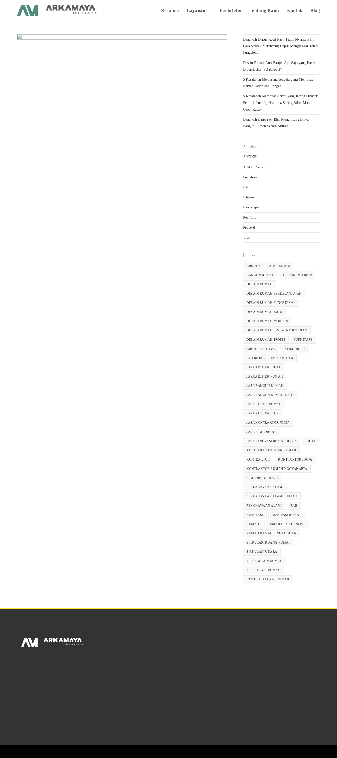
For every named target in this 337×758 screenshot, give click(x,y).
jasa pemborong (261, 432)
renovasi (254, 515)
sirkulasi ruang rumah (268, 542)
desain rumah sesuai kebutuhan (276, 330)
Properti (249, 227)
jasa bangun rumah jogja (270, 395)
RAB (293, 505)
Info (246, 187)
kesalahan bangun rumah (271, 450)
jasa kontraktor (262, 413)
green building (260, 349)
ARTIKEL (251, 157)
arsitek (253, 266)
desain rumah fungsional (270, 303)
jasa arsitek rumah (264, 376)
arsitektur (279, 266)
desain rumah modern (267, 321)
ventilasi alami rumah (267, 579)
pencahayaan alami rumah (271, 496)
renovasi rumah (287, 515)
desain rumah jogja (265, 312)
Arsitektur (250, 147)
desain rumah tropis (265, 339)
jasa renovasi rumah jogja (271, 441)
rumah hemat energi (286, 524)
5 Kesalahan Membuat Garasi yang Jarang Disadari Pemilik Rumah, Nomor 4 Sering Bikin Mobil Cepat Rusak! (281, 102)
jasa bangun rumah (265, 386)
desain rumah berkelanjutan (273, 293)
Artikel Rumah (254, 167)
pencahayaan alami (265, 487)
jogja (310, 441)
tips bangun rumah (264, 561)
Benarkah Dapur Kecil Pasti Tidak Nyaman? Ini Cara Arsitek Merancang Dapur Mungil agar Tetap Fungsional (280, 46)
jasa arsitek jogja (263, 367)
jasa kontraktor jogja (268, 422)
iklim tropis (294, 349)
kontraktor (258, 459)
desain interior (297, 275)
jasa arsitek (282, 358)
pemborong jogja (262, 478)
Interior (248, 197)
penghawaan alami (264, 505)
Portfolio (249, 217)
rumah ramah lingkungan (271, 533)
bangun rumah (260, 275)
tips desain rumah (263, 570)
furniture (303, 339)
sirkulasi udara (261, 552)
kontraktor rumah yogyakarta (276, 469)
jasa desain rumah (263, 404)
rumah (252, 524)
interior (254, 358)
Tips (246, 237)
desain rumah (259, 284)
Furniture (250, 177)
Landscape (251, 207)
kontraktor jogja (295, 459)
